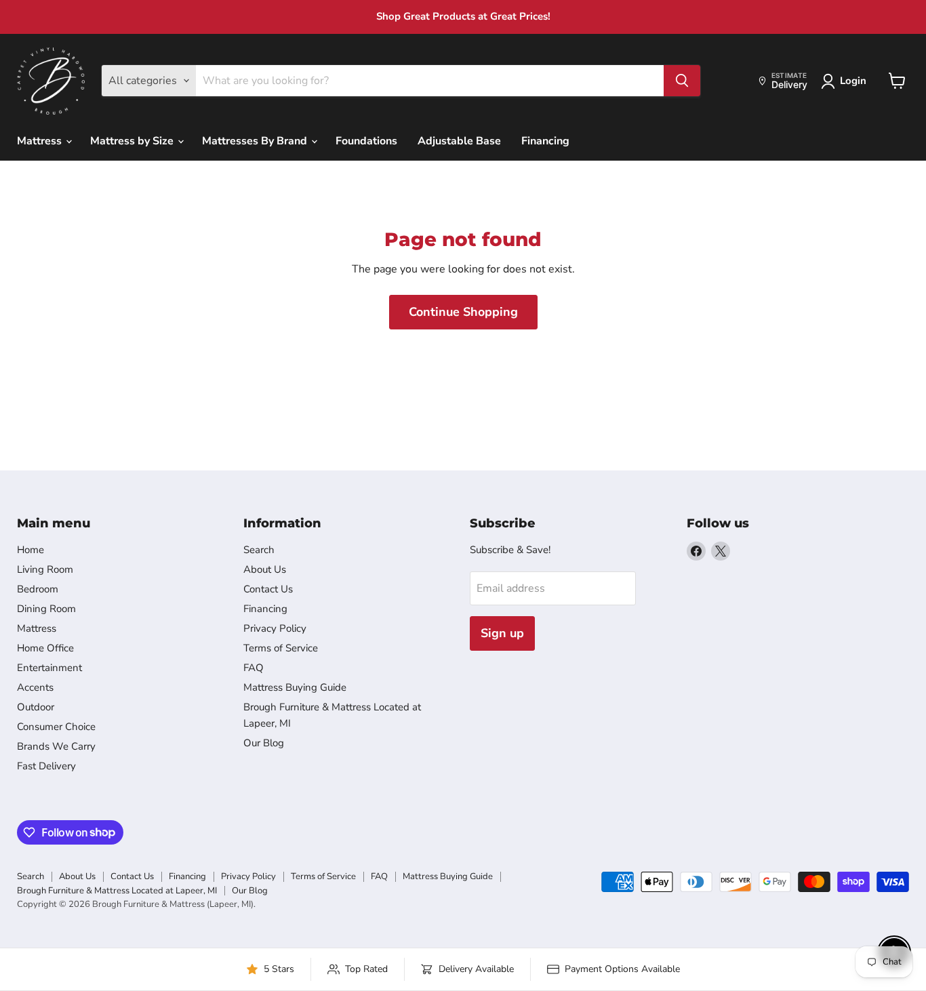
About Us (264, 569)
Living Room (45, 569)
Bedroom (37, 589)
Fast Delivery (46, 766)
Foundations (366, 141)
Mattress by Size (133, 141)
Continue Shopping (463, 312)
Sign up (502, 633)
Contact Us (268, 589)
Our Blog (263, 743)
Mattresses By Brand (256, 141)
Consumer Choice (56, 726)
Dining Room (46, 608)
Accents (35, 687)
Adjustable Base (459, 141)
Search (259, 550)
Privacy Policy (274, 628)
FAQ (253, 667)
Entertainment (49, 667)
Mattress (40, 141)
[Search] (682, 80)
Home (30, 550)
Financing (545, 141)
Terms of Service (280, 648)
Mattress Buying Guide (294, 687)
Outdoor (35, 707)
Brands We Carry (56, 746)
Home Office (45, 648)
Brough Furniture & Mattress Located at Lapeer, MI (117, 891)
